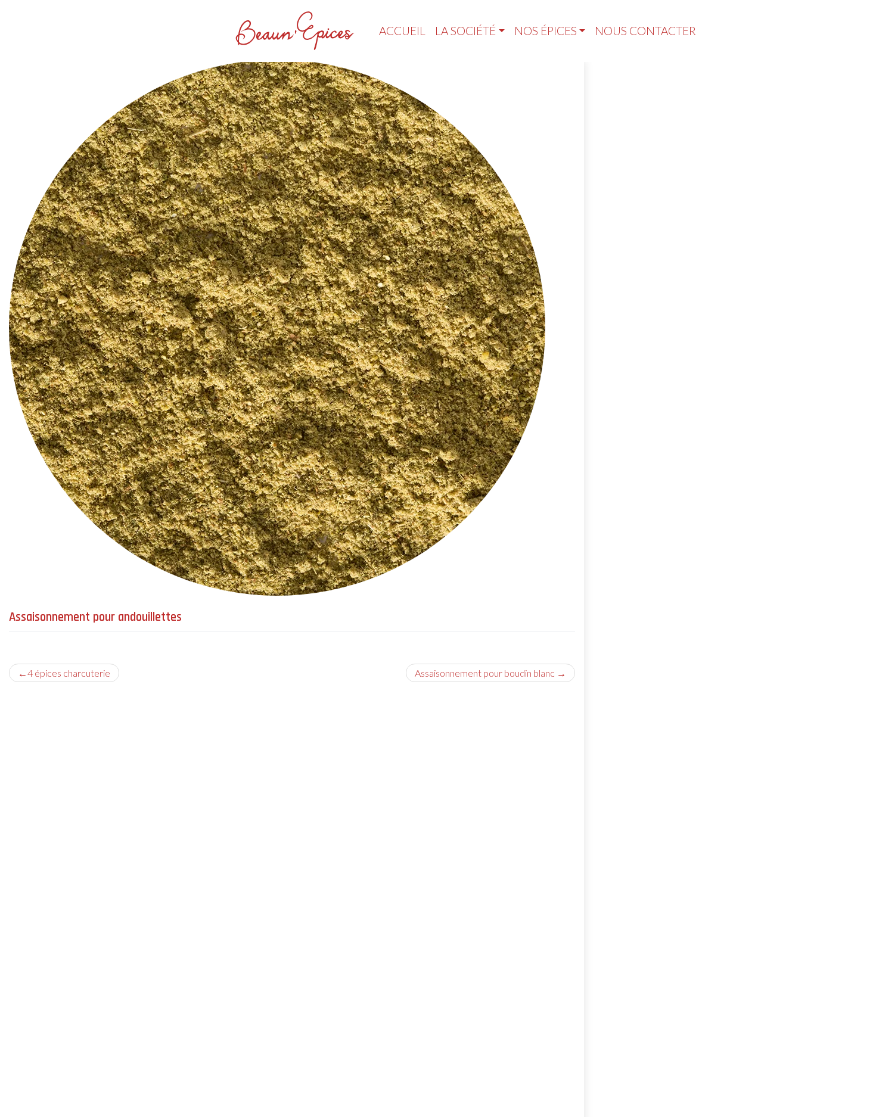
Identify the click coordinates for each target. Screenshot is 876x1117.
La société (465, 31)
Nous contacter (645, 31)
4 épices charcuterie (68, 673)
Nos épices (545, 31)
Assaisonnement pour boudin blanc (485, 673)
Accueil (402, 31)
